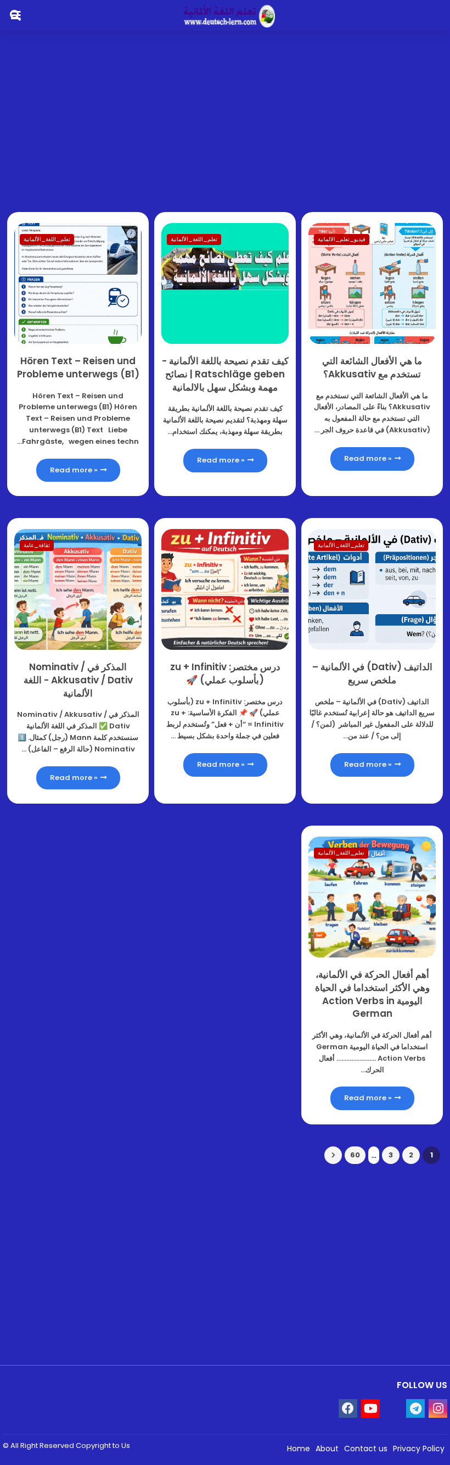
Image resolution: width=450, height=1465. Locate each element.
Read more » (368, 458)
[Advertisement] (225, 116)
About (327, 1448)
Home (298, 1448)
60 (355, 1155)
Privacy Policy (419, 1448)
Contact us (365, 1448)
